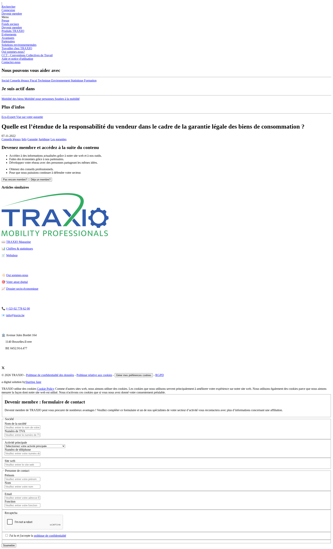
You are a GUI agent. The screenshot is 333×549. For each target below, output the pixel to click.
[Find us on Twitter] (3, 368)
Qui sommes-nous (17, 275)
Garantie (32, 139)
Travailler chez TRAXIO (17, 48)
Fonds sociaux (10, 24)
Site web (10, 460)
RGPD (159, 375)
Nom (8, 482)
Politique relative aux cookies (94, 375)
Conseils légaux (11, 139)
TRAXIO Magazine (18, 241)
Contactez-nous (11, 62)
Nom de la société (15, 423)
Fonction (10, 501)
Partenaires (8, 41)
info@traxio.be (15, 315)
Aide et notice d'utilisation (17, 58)
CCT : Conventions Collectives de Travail (27, 55)
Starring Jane (33, 382)
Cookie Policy (45, 388)
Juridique (44, 139)
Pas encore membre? (15, 179)
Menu (5, 17)
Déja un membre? (40, 179)
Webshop (12, 255)
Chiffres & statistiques (19, 248)
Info (24, 139)
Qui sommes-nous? (13, 51)
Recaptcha (11, 512)
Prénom (9, 475)
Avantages (8, 38)
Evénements (9, 34)
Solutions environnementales (19, 44)
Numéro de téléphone (18, 449)
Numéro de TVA (15, 431)
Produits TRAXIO (13, 31)
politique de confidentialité (50, 535)
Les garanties (58, 139)
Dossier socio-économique (22, 288)
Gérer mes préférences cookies (133, 375)
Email (8, 494)
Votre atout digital (17, 282)
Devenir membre (12, 27)
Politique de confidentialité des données (50, 375)
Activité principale (16, 442)
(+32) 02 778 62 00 (18, 308)
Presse (5, 20)
